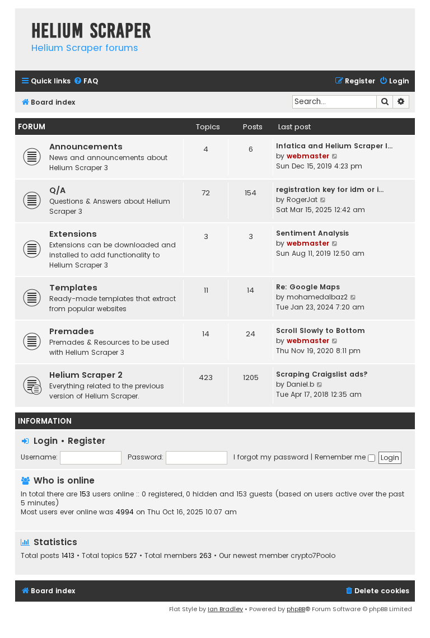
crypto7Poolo (313, 555)
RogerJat (302, 199)
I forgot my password (271, 457)
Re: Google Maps (308, 287)
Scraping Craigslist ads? (322, 374)
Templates (73, 287)
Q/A (57, 190)
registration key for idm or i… (330, 189)
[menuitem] (85, 81)
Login (46, 441)
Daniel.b (300, 384)
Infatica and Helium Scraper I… (334, 146)
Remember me (341, 457)
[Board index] (20, 19)
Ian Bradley (225, 608)
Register (86, 441)
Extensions (73, 234)
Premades (71, 331)
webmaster (308, 156)
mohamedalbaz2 (317, 297)
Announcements (86, 146)
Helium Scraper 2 (86, 375)
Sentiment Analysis (312, 233)
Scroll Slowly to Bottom (320, 330)
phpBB (296, 608)
